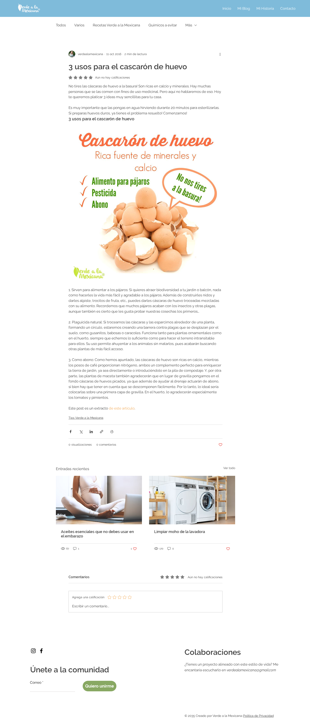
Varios (79, 25)
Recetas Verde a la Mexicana (116, 25)
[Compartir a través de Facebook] (71, 432)
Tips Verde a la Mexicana (86, 417)
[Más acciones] (219, 54)
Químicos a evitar (162, 25)
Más (188, 25)
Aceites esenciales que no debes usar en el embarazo (97, 533)
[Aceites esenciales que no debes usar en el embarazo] (99, 500)
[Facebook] (41, 651)
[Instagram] (33, 651)
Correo (35, 682)
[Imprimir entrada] (112, 432)
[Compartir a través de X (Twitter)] (81, 432)
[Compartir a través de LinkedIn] (91, 432)
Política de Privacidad (258, 716)
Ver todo (229, 468)
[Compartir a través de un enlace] (102, 432)
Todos (61, 25)
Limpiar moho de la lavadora (179, 531)
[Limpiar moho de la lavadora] (192, 500)
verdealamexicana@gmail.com (251, 670)
